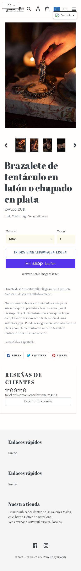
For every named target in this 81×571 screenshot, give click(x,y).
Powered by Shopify (54, 557)
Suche (12, 453)
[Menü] (73, 8)
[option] (20, 145)
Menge (61, 231)
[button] (65, 15)
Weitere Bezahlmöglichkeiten (40, 274)
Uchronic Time (34, 557)
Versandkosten (38, 216)
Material (11, 231)
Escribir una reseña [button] (38, 401)
